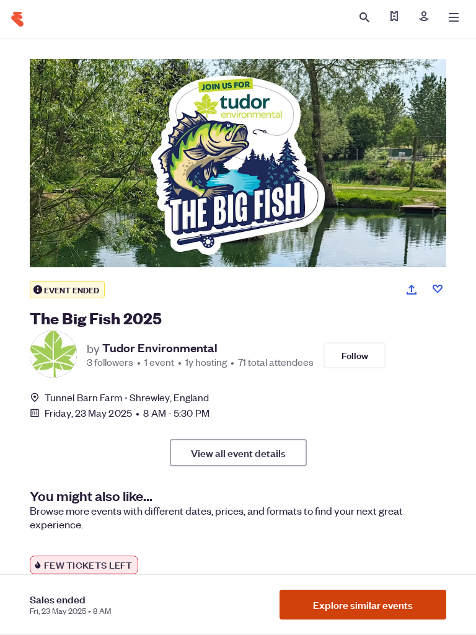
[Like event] (437, 289)
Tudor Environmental (160, 347)
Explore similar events (363, 604)
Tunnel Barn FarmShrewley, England (127, 397)
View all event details (238, 453)
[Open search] (364, 17)
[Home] (17, 19)
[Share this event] (411, 289)
